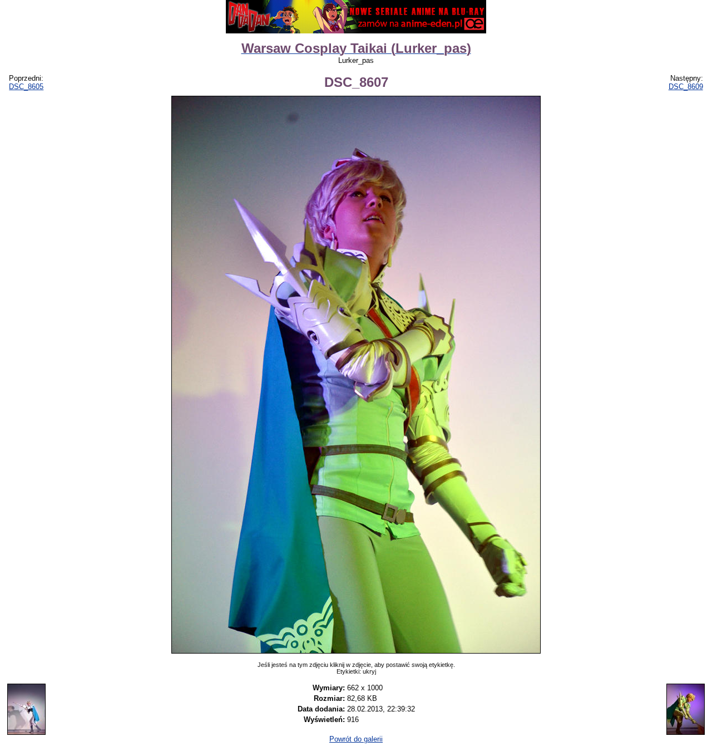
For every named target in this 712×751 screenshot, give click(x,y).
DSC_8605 (26, 86)
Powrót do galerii (356, 739)
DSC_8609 (686, 86)
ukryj (369, 671)
